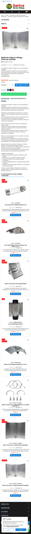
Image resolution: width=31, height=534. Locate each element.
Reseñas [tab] (3, 101)
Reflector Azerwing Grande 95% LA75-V (15, 364)
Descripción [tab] (5, 98)
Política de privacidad (13, 526)
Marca (3, 62)
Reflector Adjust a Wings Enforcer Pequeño (15, 485)
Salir (8, 529)
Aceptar (21, 529)
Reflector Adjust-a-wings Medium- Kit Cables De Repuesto (15, 405)
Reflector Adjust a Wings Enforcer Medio (15, 445)
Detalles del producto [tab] (18, 98)
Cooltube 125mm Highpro (15, 324)
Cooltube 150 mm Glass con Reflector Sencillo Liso (15, 245)
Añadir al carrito (22, 85)
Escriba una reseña (20, 65)
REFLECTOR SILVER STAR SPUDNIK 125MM (15, 283)
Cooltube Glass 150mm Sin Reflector (15, 205)
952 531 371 (9, 1)
